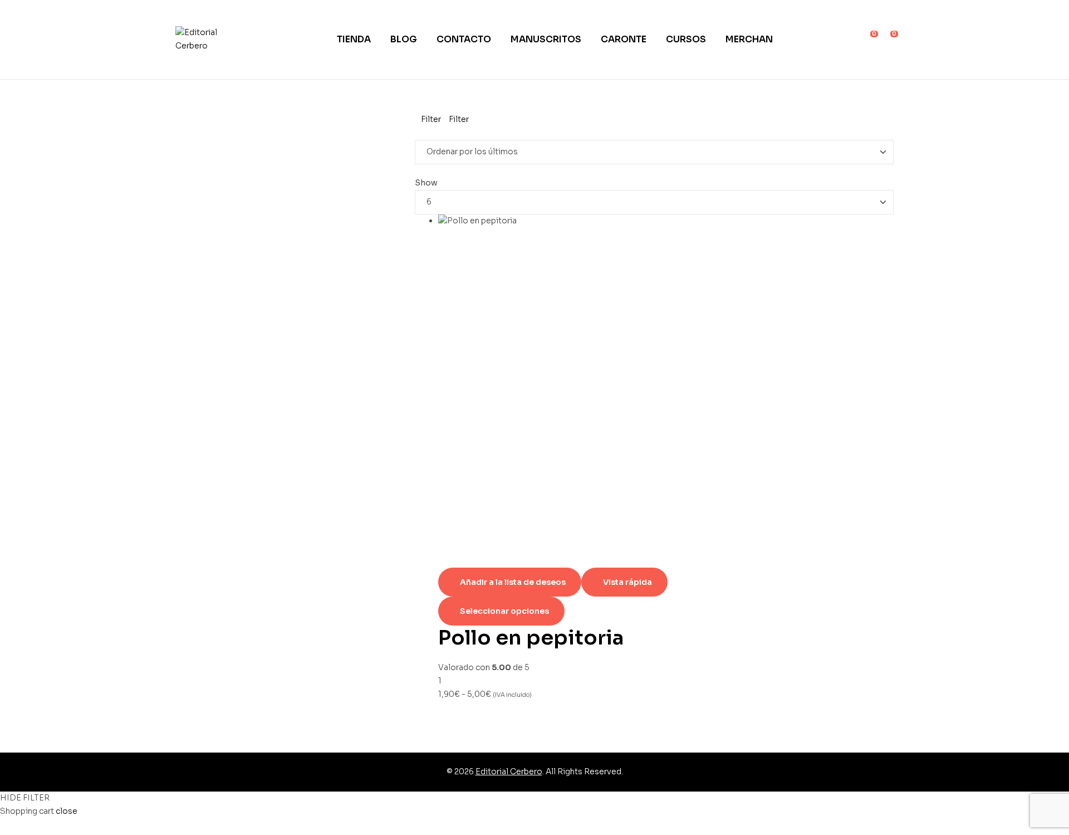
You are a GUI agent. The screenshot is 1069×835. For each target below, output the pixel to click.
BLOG (403, 39)
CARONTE (623, 39)
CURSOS (686, 39)
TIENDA (354, 39)
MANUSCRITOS (546, 39)
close (66, 811)
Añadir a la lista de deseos (513, 582)
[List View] (426, 133)
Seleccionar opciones (504, 611)
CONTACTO (464, 39)
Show (426, 183)
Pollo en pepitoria (531, 637)
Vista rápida (627, 582)
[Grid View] (418, 133)
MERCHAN (749, 39)
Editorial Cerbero (508, 771)
